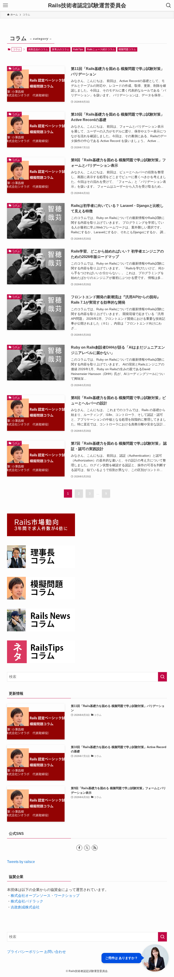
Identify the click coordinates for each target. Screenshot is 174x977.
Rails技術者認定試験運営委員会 (87, 5)
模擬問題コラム (127, 49)
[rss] (95, 848)
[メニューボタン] (5, 5)
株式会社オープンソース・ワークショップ (45, 896)
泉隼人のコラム (60, 49)
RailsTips (78, 49)
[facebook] (79, 848)
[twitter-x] (87, 848)
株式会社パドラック (27, 901)
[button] (135, 958)
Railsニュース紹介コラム (101, 49)
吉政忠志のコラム (38, 49)
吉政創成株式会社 (25, 907)
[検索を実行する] (162, 677)
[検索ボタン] (168, 5)
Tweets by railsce (21, 862)
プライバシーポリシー (25, 952)
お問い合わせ (55, 952)
